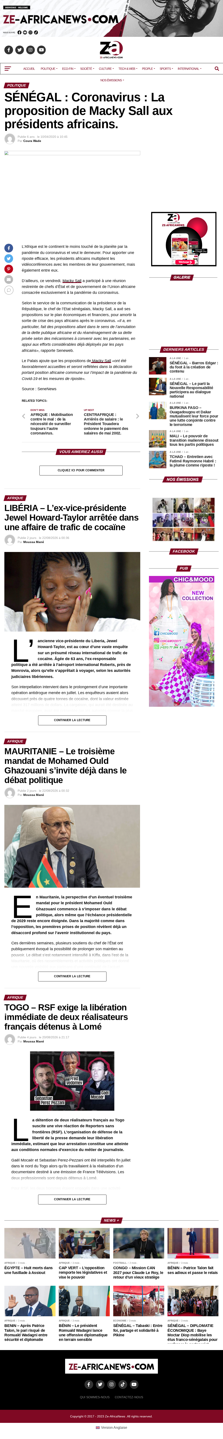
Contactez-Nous (129, 1397)
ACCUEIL (29, 68)
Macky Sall (72, 281)
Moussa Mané (33, 542)
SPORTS (165, 68)
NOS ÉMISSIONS (111, 80)
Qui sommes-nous (95, 1397)
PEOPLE (147, 68)
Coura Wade (32, 141)
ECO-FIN (67, 68)
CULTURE (105, 68)
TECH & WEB (126, 68)
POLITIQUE (48, 68)
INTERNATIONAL (188, 68)
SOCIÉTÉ (86, 68)
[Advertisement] (183, 178)
